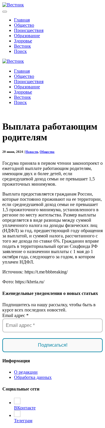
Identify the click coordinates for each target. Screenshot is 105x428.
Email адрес (15, 315)
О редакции (26, 372)
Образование (27, 35)
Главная (22, 19)
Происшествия (28, 30)
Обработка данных (33, 377)
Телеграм (23, 420)
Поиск (20, 51)
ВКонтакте (25, 407)
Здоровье (23, 40)
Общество (24, 25)
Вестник (22, 46)
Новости (31, 151)
